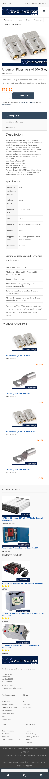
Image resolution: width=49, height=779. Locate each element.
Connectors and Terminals (26, 102)
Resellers (5, 734)
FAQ (10, 3)
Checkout (34, 3)
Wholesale (6, 737)
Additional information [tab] (15, 122)
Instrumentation (8, 710)
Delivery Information (33, 737)
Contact (29, 743)
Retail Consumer (8, 731)
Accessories (6, 701)
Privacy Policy (31, 734)
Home (4, 3)
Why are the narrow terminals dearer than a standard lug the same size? (23, 299)
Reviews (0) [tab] (10, 127)
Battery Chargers (8, 704)
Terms (28, 731)
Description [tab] (13, 115)
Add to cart (23, 96)
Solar (4, 716)
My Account (42, 3)
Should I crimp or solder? (15, 279)
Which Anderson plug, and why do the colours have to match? (21, 285)
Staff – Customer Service (11, 740)
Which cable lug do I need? (16, 267)
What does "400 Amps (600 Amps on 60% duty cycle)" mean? (21, 273)
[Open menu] (44, 11)
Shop (26, 3)
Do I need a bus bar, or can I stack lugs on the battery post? (22, 292)
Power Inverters (8, 713)
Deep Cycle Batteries (9, 707)
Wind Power (6, 719)
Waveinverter (8, 20)
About (28, 740)
